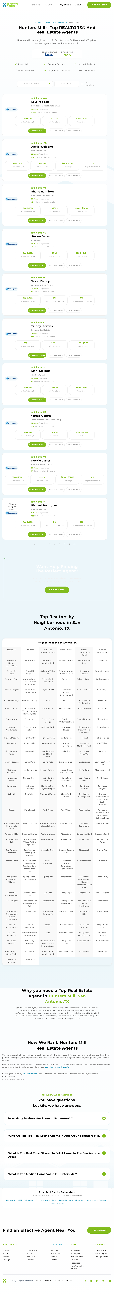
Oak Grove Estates (84, 787)
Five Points (102, 708)
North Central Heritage (48, 779)
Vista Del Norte (66, 933)
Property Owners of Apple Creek (48, 824)
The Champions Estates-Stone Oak (30, 903)
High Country (30, 738)
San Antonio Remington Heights (29, 852)
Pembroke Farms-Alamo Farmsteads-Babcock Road (102, 814)
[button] (35, 544)
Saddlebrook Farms (102, 840)
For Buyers (49, 5)
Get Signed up (101, 1257)
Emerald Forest (11, 708)
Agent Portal (100, 1250)
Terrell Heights (102, 893)
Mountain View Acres (11, 779)
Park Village (66, 810)
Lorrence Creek (66, 762)
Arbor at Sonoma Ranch (48, 651)
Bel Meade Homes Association (11, 663)
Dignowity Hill (48, 690)
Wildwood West (84, 941)
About (78, 5)
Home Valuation (57, 1204)
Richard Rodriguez (44, 505)
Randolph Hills (11, 834)
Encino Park (47, 708)
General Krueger (84, 719)
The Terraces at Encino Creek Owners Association (11, 915)
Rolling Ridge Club (12, 840)
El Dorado (102, 700)
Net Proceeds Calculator (97, 1200)
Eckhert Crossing (29, 700)
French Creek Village (48, 720)
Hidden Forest (102, 727)
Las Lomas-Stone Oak (84, 752)
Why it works (77, 1257)
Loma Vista (48, 762)
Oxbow (11, 810)
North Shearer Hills (84, 779)
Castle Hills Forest (11, 672)
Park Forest (29, 810)
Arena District (66, 650)
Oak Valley (29, 794)
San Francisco (57, 1254)
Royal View (84, 839)
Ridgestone (66, 834)
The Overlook (102, 901)
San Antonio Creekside (11, 851)
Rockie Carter (40, 460)
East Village (102, 690)
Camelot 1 (102, 660)
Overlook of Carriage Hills (84, 795)
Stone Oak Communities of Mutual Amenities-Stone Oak (84, 882)
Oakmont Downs (48, 794)
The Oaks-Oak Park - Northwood (84, 903)
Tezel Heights (12, 901)
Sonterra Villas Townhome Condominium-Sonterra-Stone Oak (30, 866)
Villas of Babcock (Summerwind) (29, 934)
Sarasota (54, 1257)
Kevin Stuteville (29, 1074)
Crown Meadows (102, 671)
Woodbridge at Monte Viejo (11, 952)
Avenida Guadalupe (102, 651)
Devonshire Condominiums (30, 691)
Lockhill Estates (11, 762)
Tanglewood (84, 893)
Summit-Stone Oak (29, 894)
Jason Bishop (40, 281)
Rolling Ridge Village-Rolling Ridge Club (29, 842)
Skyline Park (102, 850)
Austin (5, 1254)
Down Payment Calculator (71, 1200)
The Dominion (48, 901)
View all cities (56, 1245)
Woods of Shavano (11, 960)
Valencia (48, 925)
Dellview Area (102, 679)
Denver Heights (11, 690)
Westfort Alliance (102, 934)
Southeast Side (84, 861)
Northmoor (11, 786)
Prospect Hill (66, 823)
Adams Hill (11, 650)
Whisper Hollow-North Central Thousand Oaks (47, 943)
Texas (54, 22)
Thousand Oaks (66, 911)
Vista (48, 933)
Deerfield (66, 679)
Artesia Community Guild (84, 652)
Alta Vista (29, 650)
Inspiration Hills (48, 743)
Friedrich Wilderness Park (66, 720)
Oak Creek (66, 786)
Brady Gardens (66, 660)
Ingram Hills (29, 743)
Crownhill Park (11, 679)
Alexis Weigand (42, 146)
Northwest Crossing (30, 787)
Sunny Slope (66, 893)
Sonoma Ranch (11, 861)
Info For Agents (102, 1254)
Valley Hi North (66, 925)
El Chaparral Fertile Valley (84, 701)
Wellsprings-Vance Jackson (84, 934)
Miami (29, 1254)
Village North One (102, 926)
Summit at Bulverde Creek (12, 894)
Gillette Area (102, 719)
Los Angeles (32, 1250)
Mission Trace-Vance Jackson (66, 771)
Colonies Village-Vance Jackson (66, 672)
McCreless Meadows (11, 771)
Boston (6, 1257)
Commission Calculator (46, 1200)
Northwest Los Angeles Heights (47, 787)
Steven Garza (40, 236)
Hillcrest (84, 738)
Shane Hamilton (42, 191)
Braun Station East (84, 661)
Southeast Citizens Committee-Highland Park (66, 865)
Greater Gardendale (11, 728)
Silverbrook (84, 850)
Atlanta (6, 1250)
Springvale (48, 877)
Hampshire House (66, 728)
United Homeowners (11, 926)
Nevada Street (29, 778)
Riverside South (102, 834)
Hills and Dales (102, 738)
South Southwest (48, 862)
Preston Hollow (30, 823)
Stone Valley (102, 877)
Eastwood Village (11, 700)
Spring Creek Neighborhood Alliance (11, 879)
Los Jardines (84, 762)
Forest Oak (30, 719)
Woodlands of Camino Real (48, 952)
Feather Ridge (84, 708)
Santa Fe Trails (47, 850)
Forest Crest (11, 719)
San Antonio (62, 22)
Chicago (6, 1260)
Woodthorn (29, 959)
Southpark (102, 861)
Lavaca (102, 751)
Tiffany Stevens (42, 326)
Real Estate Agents (42, 22)
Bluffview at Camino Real (48, 661)
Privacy (47, 1280)
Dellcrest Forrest (84, 679)
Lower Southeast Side (102, 763)
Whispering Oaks (66, 942)
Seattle (54, 1260)
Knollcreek (30, 751)
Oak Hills (11, 794)
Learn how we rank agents (57, 1067)
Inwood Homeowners (66, 744)
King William (102, 743)
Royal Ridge (66, 839)
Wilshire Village (102, 941)
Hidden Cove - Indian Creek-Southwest (84, 730)
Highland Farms (48, 738)
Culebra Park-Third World (48, 680)
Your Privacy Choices (63, 1280)
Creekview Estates (84, 672)
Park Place (48, 810)
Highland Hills (66, 738)
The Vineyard (30, 911)
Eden (48, 700)
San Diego (55, 1250)
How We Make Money (77, 1267)
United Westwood (30, 926)
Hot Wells (11, 743)
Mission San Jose (47, 770)
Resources (75, 1263)
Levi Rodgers (40, 101)
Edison (66, 700)
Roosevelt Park (48, 839)
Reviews (74, 1260)
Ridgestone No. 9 (84, 834)
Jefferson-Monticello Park (84, 744)
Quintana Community (84, 824)
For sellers (75, 1250)
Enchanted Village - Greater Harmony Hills (29, 711)
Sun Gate (48, 893)
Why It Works (65, 5)
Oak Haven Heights (102, 787)
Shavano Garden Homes (66, 851)
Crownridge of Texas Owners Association (29, 682)
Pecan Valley (84, 810)
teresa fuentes (41, 415)
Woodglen (29, 951)
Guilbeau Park (47, 727)
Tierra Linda (102, 911)
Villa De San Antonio (84, 926)
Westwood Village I (11, 942)
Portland (31, 1260)
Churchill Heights (30, 672)
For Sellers (35, 5)
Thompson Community (48, 912)
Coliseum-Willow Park (47, 672)
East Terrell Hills (84, 690)
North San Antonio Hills (66, 779)
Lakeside (66, 751)
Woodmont (84, 951)
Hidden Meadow (11, 738)
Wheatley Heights (29, 942)
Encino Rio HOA (66, 708)
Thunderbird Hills (84, 912)
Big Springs (29, 660)
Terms (39, 1280)
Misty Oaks (84, 770)
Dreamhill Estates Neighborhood (66, 692)
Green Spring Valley (30, 728)
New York (31, 1257)
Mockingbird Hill (102, 770)
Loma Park (30, 762)
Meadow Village (30, 770)
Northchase (102, 778)
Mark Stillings (40, 370)
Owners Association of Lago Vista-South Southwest (102, 799)
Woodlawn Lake (66, 951)
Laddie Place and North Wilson (48, 754)
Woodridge (102, 951)
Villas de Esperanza (11, 934)
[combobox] (57, 84)
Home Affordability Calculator (19, 1200)
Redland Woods (48, 834)
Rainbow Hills (102, 823)
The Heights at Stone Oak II (66, 902)
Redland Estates (29, 834)
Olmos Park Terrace (66, 795)
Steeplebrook (66, 877)
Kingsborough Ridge (11, 752)
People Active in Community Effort (11, 826)
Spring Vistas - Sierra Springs (29, 878)
